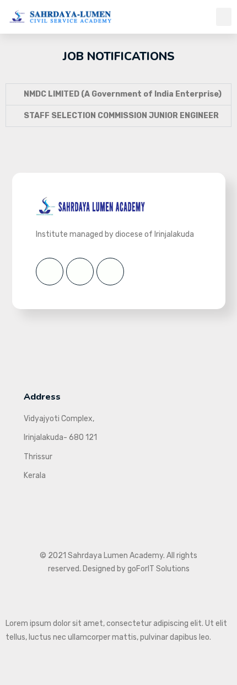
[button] (223, 17)
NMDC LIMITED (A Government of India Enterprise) (123, 94)
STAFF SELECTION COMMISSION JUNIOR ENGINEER (121, 115)
